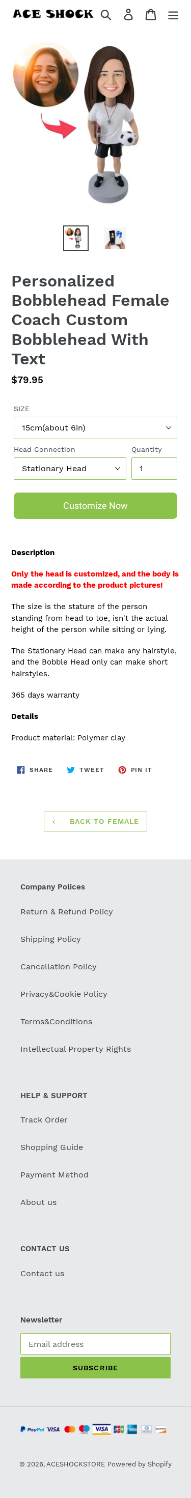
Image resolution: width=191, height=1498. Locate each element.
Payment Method (54, 1174)
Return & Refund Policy (66, 911)
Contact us (42, 1273)
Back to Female (103, 821)
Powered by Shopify (139, 1464)
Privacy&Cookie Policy (63, 994)
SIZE (22, 409)
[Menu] (173, 14)
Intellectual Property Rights (75, 1049)
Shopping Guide (51, 1147)
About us (38, 1202)
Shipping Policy (50, 939)
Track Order (44, 1120)
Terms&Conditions (56, 1021)
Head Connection (44, 449)
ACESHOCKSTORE (75, 1464)
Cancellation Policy (58, 966)
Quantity (146, 449)
